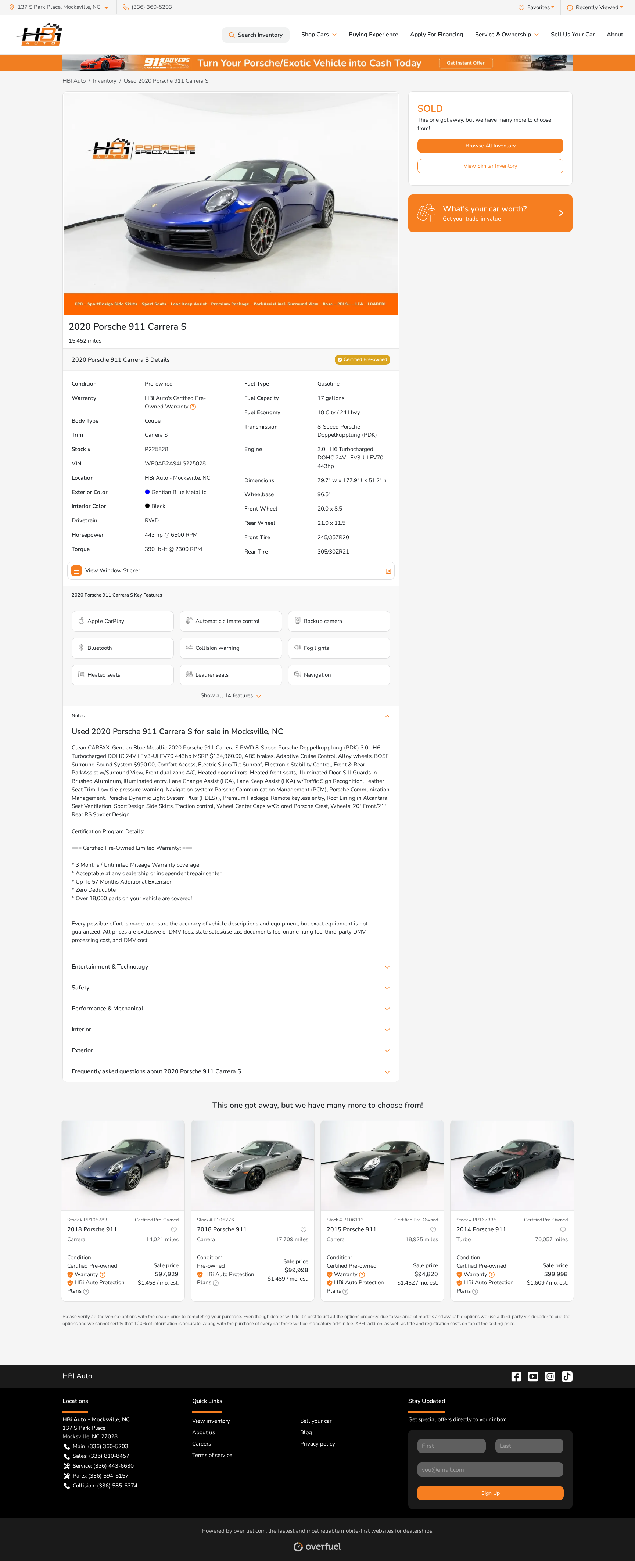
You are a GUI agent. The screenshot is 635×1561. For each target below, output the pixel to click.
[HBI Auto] (40, 35)
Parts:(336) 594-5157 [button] (101, 1475)
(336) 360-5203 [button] (152, 7)
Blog (306, 1432)
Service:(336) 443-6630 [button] (103, 1465)
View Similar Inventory (490, 165)
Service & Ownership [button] (503, 35)
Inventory (104, 81)
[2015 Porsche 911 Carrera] (382, 1165)
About (615, 35)
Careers (201, 1443)
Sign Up (490, 1493)
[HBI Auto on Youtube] (530, 1376)
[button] (61, 7)
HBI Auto (74, 81)
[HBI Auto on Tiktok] (564, 1376)
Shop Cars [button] (315, 35)
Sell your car (315, 1421)
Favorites (538, 7)
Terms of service (212, 1455)
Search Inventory (260, 35)
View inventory (211, 1421)
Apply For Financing (436, 35)
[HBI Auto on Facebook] (513, 1376)
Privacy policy (317, 1443)
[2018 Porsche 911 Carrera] (122, 1165)
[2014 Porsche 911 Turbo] (512, 1165)
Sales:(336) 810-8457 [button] (101, 1456)
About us (203, 1432)
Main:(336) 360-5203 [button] (100, 1446)
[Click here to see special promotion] (317, 62)
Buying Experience (373, 35)
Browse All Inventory (491, 145)
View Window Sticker (112, 570)
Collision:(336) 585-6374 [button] (105, 1485)
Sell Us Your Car (573, 35)
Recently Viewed (597, 7)
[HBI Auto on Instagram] (547, 1376)
